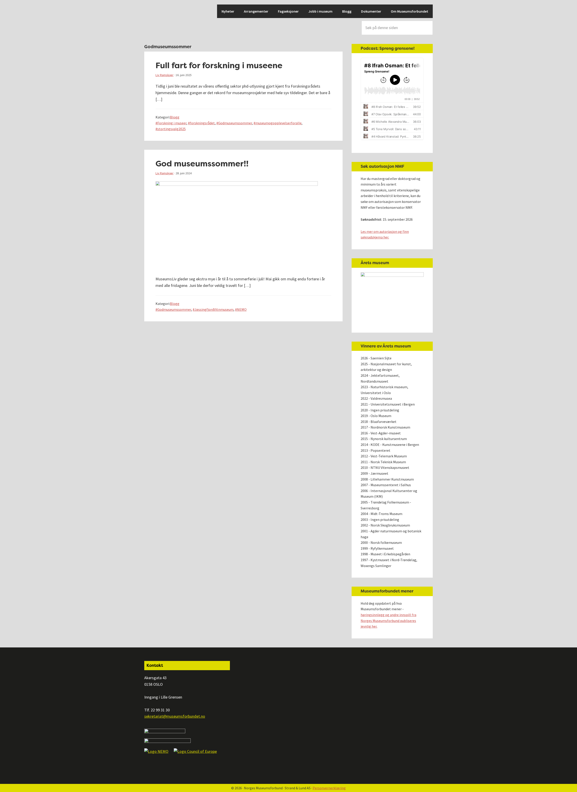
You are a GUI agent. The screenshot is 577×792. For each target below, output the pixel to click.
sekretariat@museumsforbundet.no (174, 716)
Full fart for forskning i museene (219, 65)
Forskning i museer (171, 123)
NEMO (242, 309)
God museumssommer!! (202, 163)
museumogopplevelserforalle (278, 123)
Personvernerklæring (329, 788)
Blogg (174, 117)
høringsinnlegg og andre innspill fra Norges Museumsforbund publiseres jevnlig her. (388, 621)
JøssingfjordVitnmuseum (214, 309)
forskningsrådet (202, 123)
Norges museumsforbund (160, 20)
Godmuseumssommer (235, 123)
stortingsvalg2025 (171, 129)
